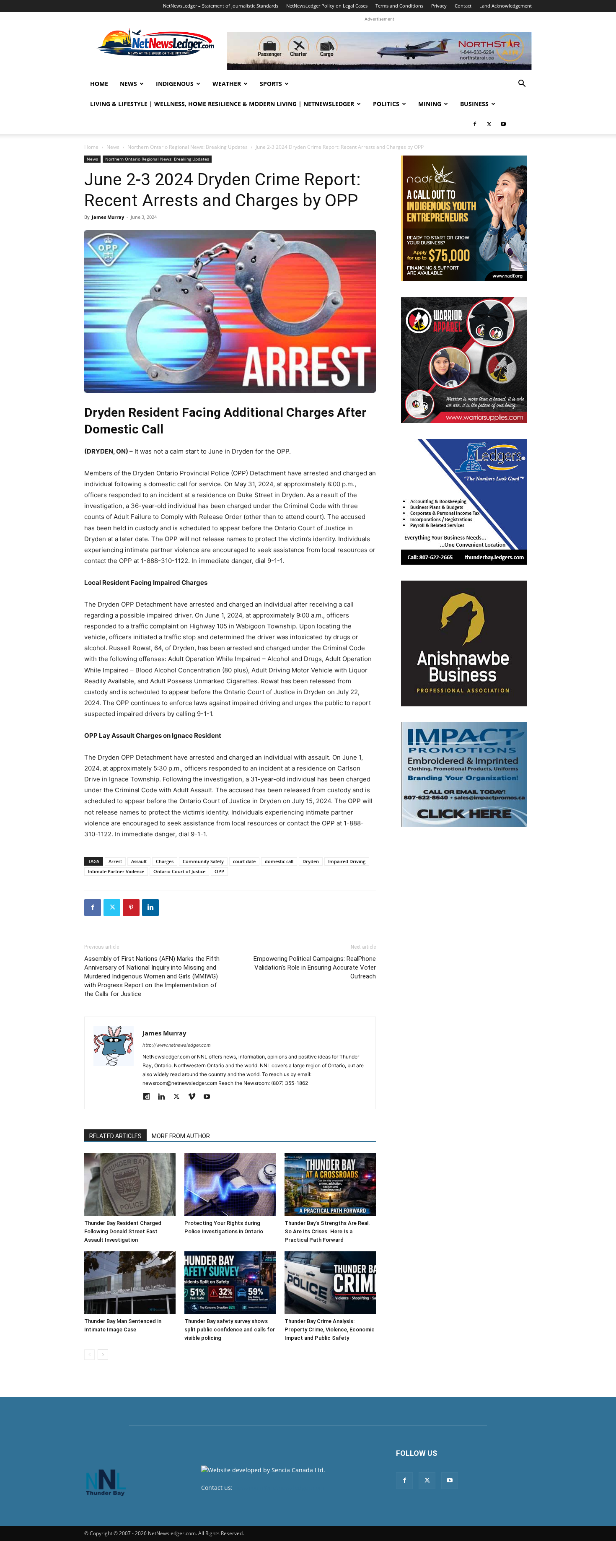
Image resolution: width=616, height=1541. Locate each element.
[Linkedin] (150, 907)
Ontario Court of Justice (179, 871)
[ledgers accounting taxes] (464, 502)
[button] (522, 84)
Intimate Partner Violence (116, 871)
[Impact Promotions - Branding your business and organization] (464, 774)
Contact (463, 6)
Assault (139, 861)
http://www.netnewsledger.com (176, 1045)
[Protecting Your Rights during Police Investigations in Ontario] (230, 1184)
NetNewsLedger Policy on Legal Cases (327, 6)
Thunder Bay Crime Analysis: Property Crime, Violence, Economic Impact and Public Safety (330, 1329)
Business (474, 104)
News (128, 84)
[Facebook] (474, 124)
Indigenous (175, 84)
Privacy (439, 6)
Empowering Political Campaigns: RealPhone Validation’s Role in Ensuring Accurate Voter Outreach (315, 967)
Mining (429, 104)
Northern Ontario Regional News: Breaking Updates (187, 146)
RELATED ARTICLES (115, 1136)
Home (99, 84)
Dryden (311, 861)
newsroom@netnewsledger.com (279, 1488)
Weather (226, 84)
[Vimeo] (195, 1097)
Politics (386, 104)
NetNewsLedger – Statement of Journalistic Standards (220, 6)
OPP (219, 871)
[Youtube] (503, 124)
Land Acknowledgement (505, 6)
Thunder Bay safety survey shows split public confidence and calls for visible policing (229, 1329)
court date (244, 861)
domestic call (279, 861)
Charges (164, 861)
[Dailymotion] (149, 1097)
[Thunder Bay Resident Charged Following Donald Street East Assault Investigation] (130, 1184)
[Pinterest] (131, 907)
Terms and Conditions (399, 6)
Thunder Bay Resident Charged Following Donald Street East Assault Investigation (122, 1231)
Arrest (115, 861)
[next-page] (103, 1354)
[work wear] (464, 360)
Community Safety (203, 861)
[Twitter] (489, 124)
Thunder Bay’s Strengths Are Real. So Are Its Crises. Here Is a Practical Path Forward (327, 1231)
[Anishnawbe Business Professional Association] (464, 643)
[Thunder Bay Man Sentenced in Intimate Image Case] (130, 1282)
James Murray (108, 217)
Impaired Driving (346, 861)
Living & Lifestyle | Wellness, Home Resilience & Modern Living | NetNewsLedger (222, 104)
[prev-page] (89, 1354)
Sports (271, 84)
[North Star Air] (379, 51)
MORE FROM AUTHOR (181, 1136)
